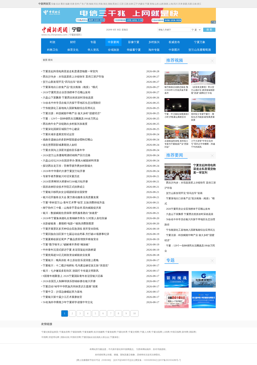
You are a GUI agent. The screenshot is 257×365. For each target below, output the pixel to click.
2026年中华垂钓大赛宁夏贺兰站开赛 (64, 171)
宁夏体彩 (114, 337)
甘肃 (72, 4)
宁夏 (147, 4)
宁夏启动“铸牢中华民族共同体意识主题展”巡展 (70, 286)
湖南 (110, 4)
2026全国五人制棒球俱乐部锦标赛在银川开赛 (69, 281)
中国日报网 (175, 332)
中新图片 (174, 49)
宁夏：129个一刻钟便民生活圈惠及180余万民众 (70, 118)
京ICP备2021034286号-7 (169, 360)
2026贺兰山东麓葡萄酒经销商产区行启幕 (66, 155)
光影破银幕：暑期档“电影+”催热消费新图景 (68, 223)
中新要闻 (113, 42)
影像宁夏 (133, 42)
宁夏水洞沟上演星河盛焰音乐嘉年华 (64, 150)
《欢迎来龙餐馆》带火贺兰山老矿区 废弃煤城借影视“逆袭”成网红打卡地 (203, 90)
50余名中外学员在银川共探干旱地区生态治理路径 (72, 102)
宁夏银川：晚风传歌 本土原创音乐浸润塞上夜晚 (71, 260)
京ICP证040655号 (122, 360)
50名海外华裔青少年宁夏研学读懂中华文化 (68, 302)
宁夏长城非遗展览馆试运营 (58, 134)
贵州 (77, 4)
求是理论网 (54, 337)
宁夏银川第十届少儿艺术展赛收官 (62, 297)
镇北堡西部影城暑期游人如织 (60, 144)
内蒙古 (141, 4)
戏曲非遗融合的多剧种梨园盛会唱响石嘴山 (68, 139)
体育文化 (72, 49)
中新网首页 (44, 3)
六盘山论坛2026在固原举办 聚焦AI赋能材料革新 (71, 160)
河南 (100, 4)
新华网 (185, 332)
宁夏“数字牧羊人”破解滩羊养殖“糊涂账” (66, 244)
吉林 (131, 4)
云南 (194, 4)
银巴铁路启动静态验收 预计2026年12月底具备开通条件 (176, 90)
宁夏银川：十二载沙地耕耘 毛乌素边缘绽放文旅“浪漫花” (76, 265)
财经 (73, 42)
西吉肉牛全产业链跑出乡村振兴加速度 (65, 123)
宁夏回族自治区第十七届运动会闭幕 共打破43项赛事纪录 (76, 234)
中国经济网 (75, 337)
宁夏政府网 (64, 332)
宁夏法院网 (157, 332)
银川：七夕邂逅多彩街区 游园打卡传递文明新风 (71, 270)
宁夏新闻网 (76, 332)
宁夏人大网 (145, 332)
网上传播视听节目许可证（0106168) (93, 360)
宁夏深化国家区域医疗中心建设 (61, 129)
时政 (52, 42)
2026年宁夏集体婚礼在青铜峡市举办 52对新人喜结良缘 (75, 218)
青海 (152, 4)
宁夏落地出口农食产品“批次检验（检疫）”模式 (70, 87)
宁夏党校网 (110, 332)
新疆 (185, 4)
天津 (180, 4)
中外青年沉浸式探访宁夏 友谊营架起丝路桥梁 (69, 249)
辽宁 (136, 4)
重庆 (63, 4)
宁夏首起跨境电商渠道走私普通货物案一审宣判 (70, 71)
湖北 (105, 4)
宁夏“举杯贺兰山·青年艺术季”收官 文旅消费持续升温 (74, 202)
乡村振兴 (154, 42)
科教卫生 (52, 49)
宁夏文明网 (133, 332)
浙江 (199, 4)
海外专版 (154, 49)
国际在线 (65, 337)
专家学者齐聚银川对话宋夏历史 (61, 176)
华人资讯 (93, 49)
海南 (91, 4)
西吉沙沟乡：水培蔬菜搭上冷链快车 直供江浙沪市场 (73, 76)
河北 (96, 4)
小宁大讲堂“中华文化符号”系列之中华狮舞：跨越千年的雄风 (203, 144)
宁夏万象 (199, 42)
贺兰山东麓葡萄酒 (199, 49)
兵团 (190, 4)
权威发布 (174, 42)
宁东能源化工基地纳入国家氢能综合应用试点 (69, 108)
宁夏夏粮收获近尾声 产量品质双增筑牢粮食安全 (71, 239)
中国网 (44, 337)
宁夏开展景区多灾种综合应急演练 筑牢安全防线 (71, 228)
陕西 (166, 4)
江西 (126, 4)
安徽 (53, 4)
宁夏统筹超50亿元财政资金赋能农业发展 (66, 255)
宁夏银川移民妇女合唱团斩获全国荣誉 (65, 192)
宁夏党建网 (87, 332)
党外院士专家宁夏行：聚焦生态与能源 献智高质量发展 (203, 117)
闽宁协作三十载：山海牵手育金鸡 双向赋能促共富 (72, 207)
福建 (67, 4)
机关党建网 (99, 332)
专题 (93, 42)
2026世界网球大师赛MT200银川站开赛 (65, 181)
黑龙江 (116, 4)
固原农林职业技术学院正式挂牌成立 (64, 186)
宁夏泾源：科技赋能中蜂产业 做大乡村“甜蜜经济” (72, 113)
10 (134, 313)
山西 (161, 4)
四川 (175, 4)
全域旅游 (113, 49)
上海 (171, 4)
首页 (45, 60)
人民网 (166, 332)
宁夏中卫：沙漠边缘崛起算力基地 (62, 291)
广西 (86, 4)
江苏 (121, 4)
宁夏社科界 (122, 332)
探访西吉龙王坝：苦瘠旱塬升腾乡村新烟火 (68, 165)
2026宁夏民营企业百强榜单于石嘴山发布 (66, 92)
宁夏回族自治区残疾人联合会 (95, 337)
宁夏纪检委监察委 (49, 332)
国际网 (192, 332)
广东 (82, 4)
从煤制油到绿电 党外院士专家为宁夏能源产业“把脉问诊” (176, 144)
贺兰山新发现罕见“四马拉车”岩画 (62, 81)
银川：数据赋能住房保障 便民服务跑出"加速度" (70, 213)
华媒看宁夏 (134, 49)
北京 (58, 4)
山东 (157, 4)
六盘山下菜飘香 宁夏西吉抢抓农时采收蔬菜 (68, 97)
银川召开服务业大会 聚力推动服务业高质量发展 (71, 197)
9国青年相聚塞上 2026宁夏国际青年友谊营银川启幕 (73, 276)
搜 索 (209, 29)
